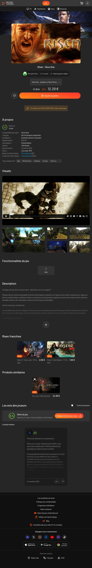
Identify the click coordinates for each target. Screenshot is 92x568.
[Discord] (27, 537)
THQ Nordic (25, 146)
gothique (37, 161)
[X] (33, 537)
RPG (30, 151)
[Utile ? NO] (63, 481)
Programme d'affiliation (46, 506)
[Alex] (30, 433)
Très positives (26, 153)
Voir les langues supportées (31, 135)
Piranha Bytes (26, 143)
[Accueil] (7, 3)
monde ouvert (27, 161)
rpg (18, 161)
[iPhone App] (30, 545)
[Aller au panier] (81, 3)
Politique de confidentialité (46, 502)
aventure (53, 161)
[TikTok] (64, 537)
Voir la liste (25, 133)
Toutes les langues (83, 405)
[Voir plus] (46, 454)
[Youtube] (52, 537)
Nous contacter (46, 509)
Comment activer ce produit (31, 138)
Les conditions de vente (46, 498)
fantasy (45, 161)
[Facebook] (46, 537)
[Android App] (46, 545)
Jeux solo (24, 151)
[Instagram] (40, 537)
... (59, 161)
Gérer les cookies (46, 553)
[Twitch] (58, 537)
